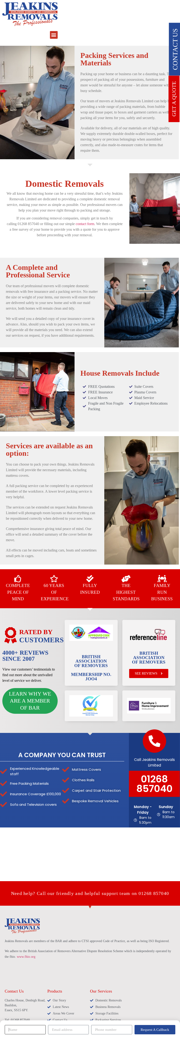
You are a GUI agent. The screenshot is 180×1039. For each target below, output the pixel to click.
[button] (54, 35)
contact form (85, 224)
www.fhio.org (26, 956)
